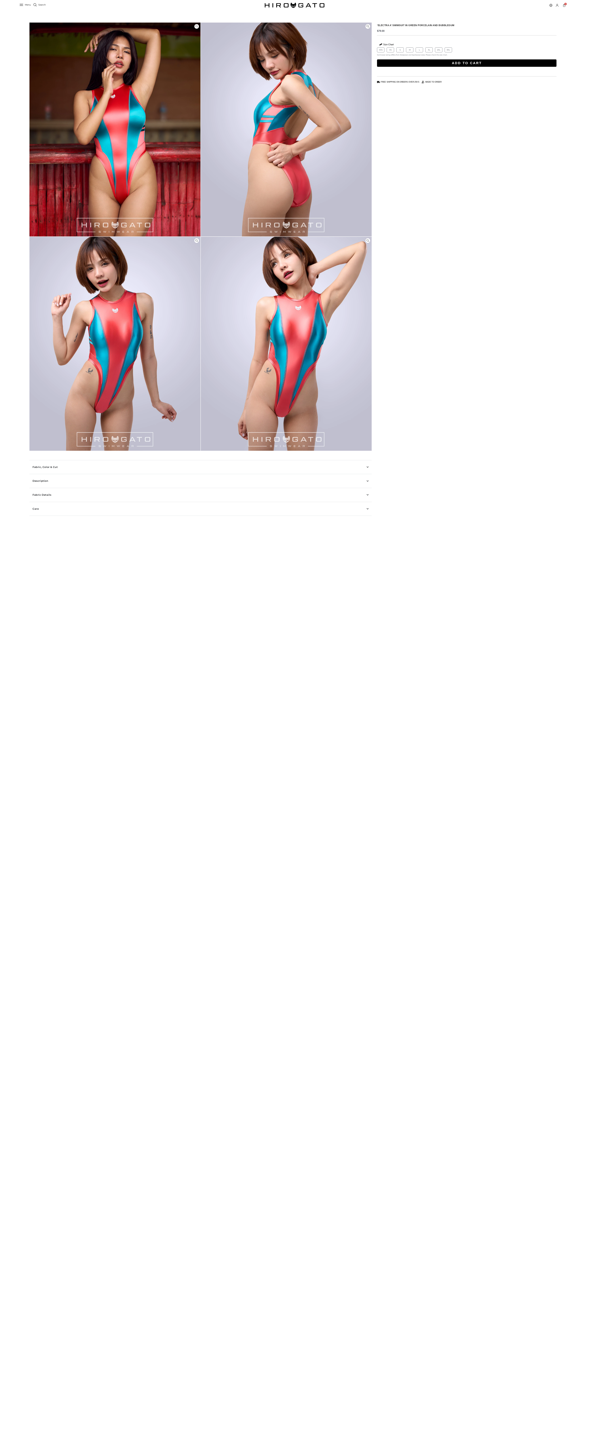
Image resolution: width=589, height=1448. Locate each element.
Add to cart (467, 63)
